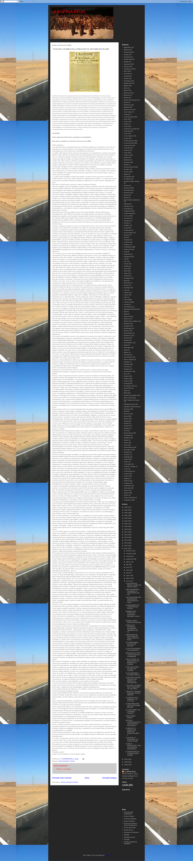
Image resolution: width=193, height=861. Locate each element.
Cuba (125, 152)
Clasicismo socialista (130, 129)
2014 (126, 540)
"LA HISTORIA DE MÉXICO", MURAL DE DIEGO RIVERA (133, 585)
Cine (125, 126)
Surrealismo (128, 449)
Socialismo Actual (129, 837)
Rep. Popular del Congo (131, 400)
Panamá (126, 366)
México (126, 319)
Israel (125, 268)
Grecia (126, 228)
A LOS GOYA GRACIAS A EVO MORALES (133, 649)
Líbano (126, 295)
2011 (126, 548)
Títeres (126, 461)
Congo (126, 138)
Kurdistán (127, 287)
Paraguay (127, 369)
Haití (125, 237)
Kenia (126, 280)
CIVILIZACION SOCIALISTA (128, 813)
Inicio (87, 778)
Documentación (64, 761)
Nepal (126, 345)
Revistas (126, 409)
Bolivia (126, 97)
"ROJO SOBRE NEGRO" (130, 716)
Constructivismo (129, 141)
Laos (125, 290)
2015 (126, 537)
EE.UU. (126, 172)
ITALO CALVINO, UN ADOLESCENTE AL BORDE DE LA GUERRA (132, 661)
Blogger (107, 855)
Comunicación (128, 136)
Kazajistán (127, 278)
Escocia (126, 185)
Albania (126, 49)
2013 (126, 543)
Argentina (127, 64)
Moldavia (127, 323)
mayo (128, 570)
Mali (125, 311)
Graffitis (126, 225)
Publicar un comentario (63, 769)
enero (128, 581)
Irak (125, 259)
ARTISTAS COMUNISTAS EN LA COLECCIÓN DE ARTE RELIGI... (133, 723)
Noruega (126, 354)
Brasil (125, 102)
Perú (125, 374)
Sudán (126, 440)
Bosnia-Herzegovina (130, 100)
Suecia (126, 442)
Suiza (125, 445)
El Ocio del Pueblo (130, 827)
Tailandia (127, 452)
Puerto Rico (127, 388)
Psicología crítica (129, 386)
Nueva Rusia (128, 357)
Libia (125, 297)
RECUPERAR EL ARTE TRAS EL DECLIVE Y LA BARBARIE (133, 654)
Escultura (127, 188)
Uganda (126, 478)
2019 (126, 526)
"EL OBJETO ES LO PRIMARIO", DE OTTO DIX (132, 699)
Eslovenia (127, 192)
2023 (126, 515)
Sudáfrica (127, 437)
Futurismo (127, 218)
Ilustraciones (128, 249)
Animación (127, 57)
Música (126, 338)
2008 (126, 764)
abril (127, 573)
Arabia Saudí (128, 59)
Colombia (127, 131)
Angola (126, 54)
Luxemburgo (128, 307)
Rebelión (127, 835)
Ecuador (126, 169)
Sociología (127, 435)
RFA (125, 411)
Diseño (126, 164)
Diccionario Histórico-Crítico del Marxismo (130, 824)
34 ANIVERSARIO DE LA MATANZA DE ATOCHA (132, 606)
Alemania (127, 52)
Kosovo (126, 285)
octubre (128, 556)
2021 (126, 521)
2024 (126, 513)
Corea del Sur (128, 145)
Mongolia (127, 326)
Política (126, 378)
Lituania (126, 304)
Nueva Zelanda (129, 359)
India (125, 252)
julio (127, 564)
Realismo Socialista (130, 395)
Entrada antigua (109, 778)
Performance (128, 371)
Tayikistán (127, 457)
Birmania (127, 95)
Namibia (126, 340)
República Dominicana (131, 406)
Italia (125, 271)
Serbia (126, 423)
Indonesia (127, 254)
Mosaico (126, 330)
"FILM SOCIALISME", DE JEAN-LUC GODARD (132, 668)
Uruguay (126, 483)
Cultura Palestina (129, 821)
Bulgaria (126, 107)
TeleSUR (126, 839)
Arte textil (127, 73)
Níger (125, 350)
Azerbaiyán (127, 81)
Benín (126, 88)
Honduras (127, 242)
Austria (126, 78)
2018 (126, 529)
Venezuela (127, 488)
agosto (128, 562)
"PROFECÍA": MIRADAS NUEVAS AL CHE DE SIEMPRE (133, 693)
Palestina (127, 364)
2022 (126, 518)
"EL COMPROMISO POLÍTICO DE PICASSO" (132, 644)
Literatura (127, 302)
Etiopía (126, 197)
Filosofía (126, 206)
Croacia (126, 150)
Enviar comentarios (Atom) (69, 782)
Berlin (126, 90)
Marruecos (127, 316)
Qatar (126, 390)
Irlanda (126, 264)
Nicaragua (127, 347)
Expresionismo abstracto (132, 200)
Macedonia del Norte (130, 309)
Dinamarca (127, 162)
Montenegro (128, 328)
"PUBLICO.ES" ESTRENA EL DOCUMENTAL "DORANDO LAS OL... (132, 628)
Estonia (126, 195)
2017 (126, 532)
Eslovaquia (127, 190)
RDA (125, 393)
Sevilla (126, 426)
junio (127, 567)
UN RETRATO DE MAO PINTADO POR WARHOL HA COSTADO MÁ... (133, 680)
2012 (126, 545)
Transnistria (127, 464)
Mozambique (128, 333)
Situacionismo (128, 433)
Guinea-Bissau (128, 232)
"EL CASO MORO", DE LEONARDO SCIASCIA (133, 711)
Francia (72, 761)
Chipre (126, 124)
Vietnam (126, 493)
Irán (125, 261)
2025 (126, 510)
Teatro (126, 459)
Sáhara (126, 418)
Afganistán (127, 47)
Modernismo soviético (131, 321)
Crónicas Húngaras (130, 818)
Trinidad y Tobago (129, 466)
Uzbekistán (127, 485)
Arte (125, 71)
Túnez (126, 469)
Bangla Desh (128, 83)
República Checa (129, 404)
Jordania (126, 275)
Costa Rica (127, 148)
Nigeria (126, 352)
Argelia (126, 61)
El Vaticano (127, 179)
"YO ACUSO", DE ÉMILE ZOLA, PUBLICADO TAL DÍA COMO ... (133, 687)
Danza (126, 157)
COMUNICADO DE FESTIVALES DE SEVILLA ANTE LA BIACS (132, 637)
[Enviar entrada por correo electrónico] (83, 759)
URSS (126, 481)
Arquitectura (128, 69)
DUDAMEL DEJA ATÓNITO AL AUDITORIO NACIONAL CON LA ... (133, 614)
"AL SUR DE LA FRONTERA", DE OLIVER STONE (132, 739)
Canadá (126, 114)
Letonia (126, 292)
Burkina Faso (128, 109)
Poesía (126, 376)
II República (127, 247)
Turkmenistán (128, 471)
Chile (125, 119)
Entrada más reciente (61, 778)
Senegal (126, 421)
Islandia (126, 266)
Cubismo (127, 155)
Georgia (126, 220)
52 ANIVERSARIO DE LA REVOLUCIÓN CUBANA (132, 753)
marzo (128, 575)
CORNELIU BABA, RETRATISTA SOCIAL (133, 621)
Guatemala (127, 230)
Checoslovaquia (129, 117)
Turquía (126, 473)
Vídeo (126, 490)
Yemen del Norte (129, 497)
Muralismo (127, 335)
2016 (126, 534)
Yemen (126, 495)
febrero (128, 578)
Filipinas (126, 204)
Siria (125, 430)
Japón (126, 273)
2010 (126, 759)
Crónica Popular (129, 816)
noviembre (129, 553)
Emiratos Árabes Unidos (131, 181)
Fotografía (127, 211)
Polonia (126, 381)
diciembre (129, 551)
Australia (126, 76)
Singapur (127, 428)
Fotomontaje (128, 213)
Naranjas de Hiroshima (131, 832)
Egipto (126, 174)
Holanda (126, 240)
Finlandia (127, 208)
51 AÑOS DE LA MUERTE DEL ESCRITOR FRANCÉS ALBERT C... (133, 731)
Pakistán (126, 362)
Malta (125, 314)
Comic (126, 133)
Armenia (126, 66)
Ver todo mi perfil (127, 778)
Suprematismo (128, 447)
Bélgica (126, 85)
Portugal (126, 383)
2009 (126, 762)
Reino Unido (128, 398)
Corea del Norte (129, 143)
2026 (126, 507)
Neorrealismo (128, 342)
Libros (126, 299)
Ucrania (126, 476)
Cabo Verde (127, 112)
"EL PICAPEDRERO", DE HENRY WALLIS (133, 674)
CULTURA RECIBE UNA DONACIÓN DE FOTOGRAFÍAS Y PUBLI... (133, 599)
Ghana (126, 223)
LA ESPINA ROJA (68, 11)
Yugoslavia (127, 500)
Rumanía (127, 414)
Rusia (126, 416)
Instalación (127, 256)
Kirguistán (127, 283)
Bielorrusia (127, 93)
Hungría (126, 244)
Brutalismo (127, 105)
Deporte (126, 160)
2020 (126, 523)
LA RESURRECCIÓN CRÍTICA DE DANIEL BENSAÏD (133, 705)
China (126, 121)
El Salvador (127, 176)
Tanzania (127, 454)
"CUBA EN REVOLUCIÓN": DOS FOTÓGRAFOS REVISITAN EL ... (133, 746)
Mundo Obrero (128, 830)
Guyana (126, 235)
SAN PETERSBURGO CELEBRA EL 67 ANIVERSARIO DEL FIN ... (133, 592)
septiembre (130, 559)
